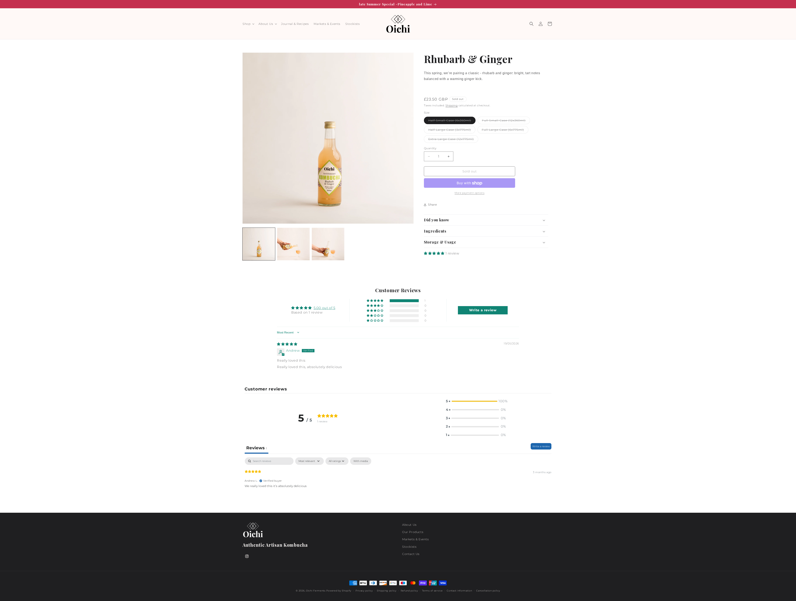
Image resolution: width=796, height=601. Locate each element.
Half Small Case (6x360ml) (452, 121)
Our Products (412, 532)
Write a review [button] (482, 310)
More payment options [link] (469, 193)
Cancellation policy (488, 590)
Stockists (409, 547)
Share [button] (432, 204)
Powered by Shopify (339, 590)
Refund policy (409, 590)
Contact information (459, 590)
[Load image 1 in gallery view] (259, 244)
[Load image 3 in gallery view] (328, 244)
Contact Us (411, 554)
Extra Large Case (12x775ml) (453, 140)
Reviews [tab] (256, 447)
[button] (248, 23)
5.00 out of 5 (324, 308)
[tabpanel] (398, 484)
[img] (287, 344)
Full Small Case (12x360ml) (506, 121)
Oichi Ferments (315, 590)
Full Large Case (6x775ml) (505, 130)
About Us (409, 525)
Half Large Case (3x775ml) (451, 130)
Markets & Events (415, 539)
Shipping (451, 105)
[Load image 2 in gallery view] (293, 244)
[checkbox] (360, 461)
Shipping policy (387, 590)
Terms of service (432, 590)
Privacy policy (364, 590)
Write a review (541, 446)
